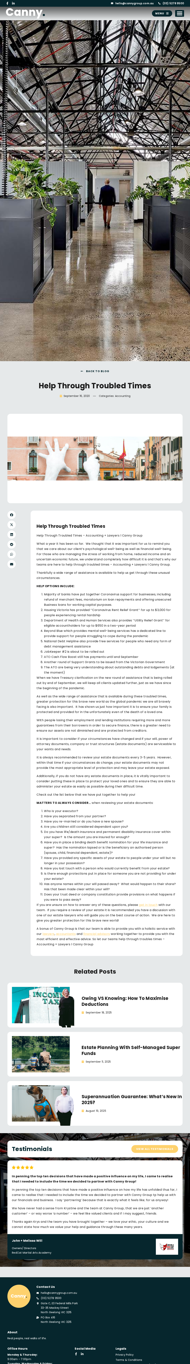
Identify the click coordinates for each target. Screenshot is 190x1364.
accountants (66, 934)
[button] (179, 13)
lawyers (48, 934)
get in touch (148, 905)
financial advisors (96, 934)
